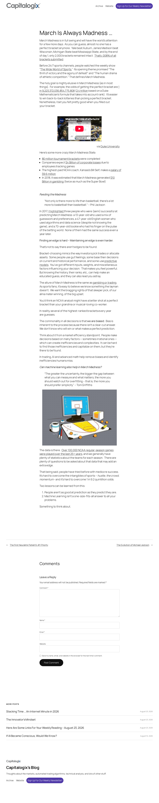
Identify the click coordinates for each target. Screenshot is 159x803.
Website (43, 644)
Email (42, 632)
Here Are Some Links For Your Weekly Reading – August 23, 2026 (45, 727)
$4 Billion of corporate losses (83, 162)
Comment (44, 588)
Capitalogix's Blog (22, 767)
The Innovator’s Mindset (21, 719)
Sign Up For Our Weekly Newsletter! (134, 5)
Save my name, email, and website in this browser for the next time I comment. (72, 655)
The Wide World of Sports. (56, 69)
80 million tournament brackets (61, 159)
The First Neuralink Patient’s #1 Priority (29, 544)
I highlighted (56, 211)
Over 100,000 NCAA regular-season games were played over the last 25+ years (77, 452)
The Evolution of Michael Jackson (133, 544)
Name (42, 620)
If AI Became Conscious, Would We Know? (31, 735)
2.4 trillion (82, 91)
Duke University (110, 146)
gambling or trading (104, 282)
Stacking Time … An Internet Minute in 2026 (32, 711)
